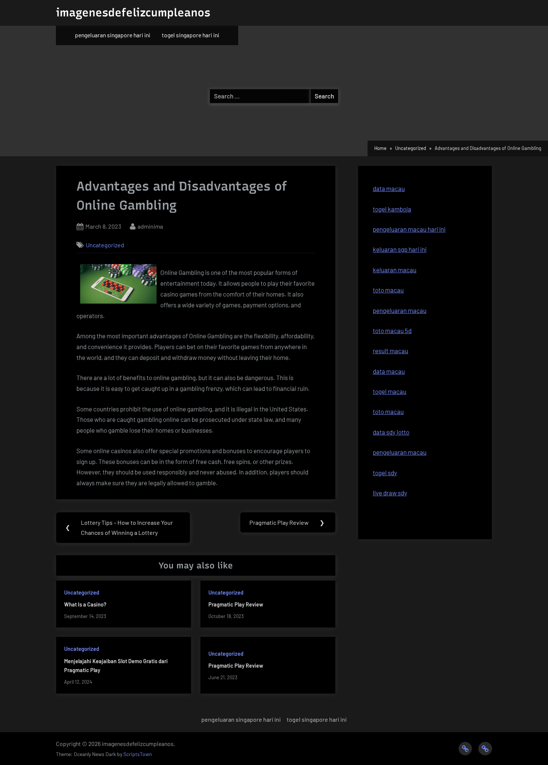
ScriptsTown (137, 754)
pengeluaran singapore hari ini (112, 34)
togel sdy (385, 472)
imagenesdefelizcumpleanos (133, 12)
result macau (390, 350)
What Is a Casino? (85, 604)
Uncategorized (105, 244)
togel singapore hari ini (190, 34)
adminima (150, 226)
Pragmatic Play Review (235, 604)
